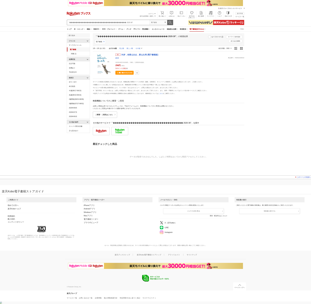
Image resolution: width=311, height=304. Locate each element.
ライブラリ (210, 16)
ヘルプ (219, 16)
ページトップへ (239, 287)
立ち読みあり (73, 131)
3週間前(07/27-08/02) (76, 103)
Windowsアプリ (90, 212)
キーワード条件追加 (234, 36)
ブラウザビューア (91, 222)
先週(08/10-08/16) (75, 95)
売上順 (121, 48)
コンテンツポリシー (16, 222)
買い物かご (162, 16)
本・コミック (78, 29)
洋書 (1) (73, 54)
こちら (160, 93)
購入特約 (11, 219)
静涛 (117, 58)
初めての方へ (13, 205)
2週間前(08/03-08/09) (76, 99)
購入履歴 (201, 16)
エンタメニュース (158, 29)
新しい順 (130, 48)
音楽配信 (183, 29)
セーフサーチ (216, 37)
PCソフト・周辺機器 (141, 29)
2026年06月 (73, 116)
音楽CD (96, 29)
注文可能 (72, 63)
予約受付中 (73, 72)
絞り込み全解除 (235, 41)
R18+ (242, 29)
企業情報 (98, 298)
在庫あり (72, 68)
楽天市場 (240, 13)
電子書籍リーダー (91, 219)
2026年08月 (73, 108)
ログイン (151, 14)
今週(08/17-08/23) (75, 91)
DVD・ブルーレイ (108, 29)
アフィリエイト (174, 255)
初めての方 (228, 16)
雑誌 (88, 29)
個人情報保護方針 (110, 298)
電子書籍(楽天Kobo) (197, 29)
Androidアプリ (89, 209)
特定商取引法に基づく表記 (130, 298)
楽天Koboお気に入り (191, 16)
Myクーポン (181, 16)
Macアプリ (88, 216)
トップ (69, 29)
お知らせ (172, 16)
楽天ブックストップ (122, 255)
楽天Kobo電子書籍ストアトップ (149, 255)
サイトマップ (192, 255)
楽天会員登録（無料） (147, 16)
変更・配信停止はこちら (218, 216)
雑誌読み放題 (171, 29)
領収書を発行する (269, 211)
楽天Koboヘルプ (14, 209)
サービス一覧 (239, 16)
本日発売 (72, 86)
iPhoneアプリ (89, 205)
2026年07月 (73, 112)
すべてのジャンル (75, 45)
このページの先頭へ (304, 177)
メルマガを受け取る (193, 211)
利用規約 (11, 216)
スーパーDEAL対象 (75, 126)
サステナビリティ (149, 298)
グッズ (128, 29)
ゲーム (120, 29)
